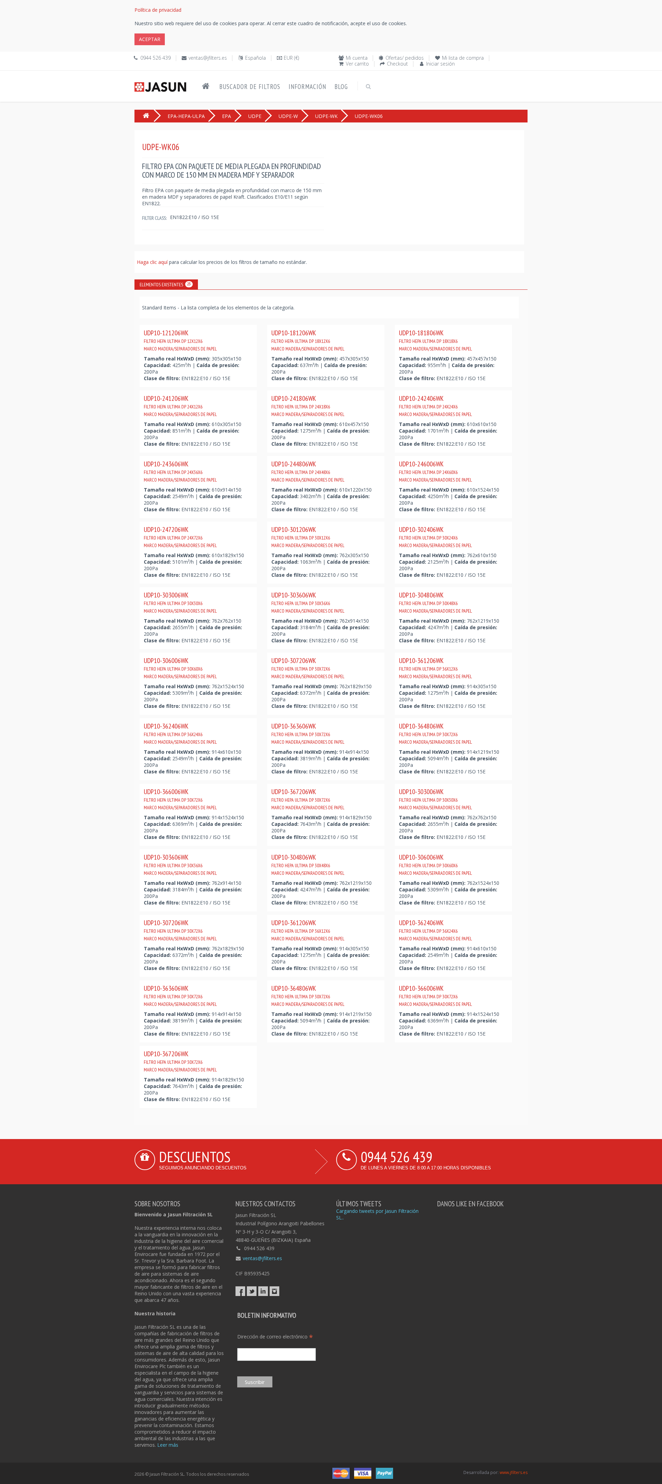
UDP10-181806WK (435, 340)
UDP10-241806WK (307, 405)
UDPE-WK (326, 116)
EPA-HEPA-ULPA (186, 116)
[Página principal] (206, 86)
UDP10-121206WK (180, 340)
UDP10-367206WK (307, 799)
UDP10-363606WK (307, 733)
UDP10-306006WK (180, 668)
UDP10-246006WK (435, 471)
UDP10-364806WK (435, 733)
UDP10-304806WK (435, 602)
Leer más (167, 1445)
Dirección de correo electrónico (275, 1336)
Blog (341, 86)
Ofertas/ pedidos (404, 58)
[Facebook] (240, 1291)
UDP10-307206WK (307, 668)
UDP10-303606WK (307, 602)
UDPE (254, 116)
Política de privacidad (157, 10)
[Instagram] (274, 1291)
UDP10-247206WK (180, 536)
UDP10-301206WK (307, 536)
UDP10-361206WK (435, 668)
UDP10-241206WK (180, 405)
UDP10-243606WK (180, 471)
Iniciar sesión (440, 63)
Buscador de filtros (249, 86)
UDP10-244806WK (307, 471)
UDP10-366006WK (180, 799)
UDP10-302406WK (435, 536)
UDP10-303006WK (180, 602)
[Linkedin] (263, 1291)
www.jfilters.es (514, 1472)
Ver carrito (357, 63)
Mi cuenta (357, 58)
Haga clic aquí (153, 262)
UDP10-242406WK (435, 405)
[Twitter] (252, 1291)
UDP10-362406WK (180, 733)
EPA (226, 116)
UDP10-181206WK (307, 340)
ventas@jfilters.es (208, 58)
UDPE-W (288, 116)
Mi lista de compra (463, 58)
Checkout (397, 63)
